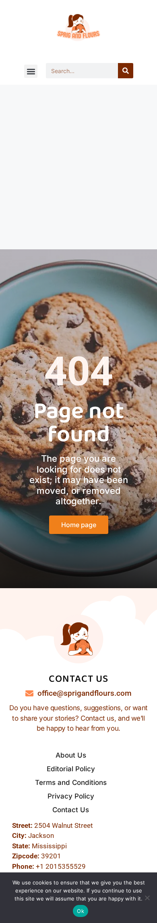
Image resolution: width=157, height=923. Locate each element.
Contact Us (70, 810)
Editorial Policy (71, 769)
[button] (30, 71)
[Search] (125, 70)
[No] (147, 898)
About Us (71, 755)
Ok (80, 911)
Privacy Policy (71, 796)
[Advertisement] (78, 167)
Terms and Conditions (71, 782)
